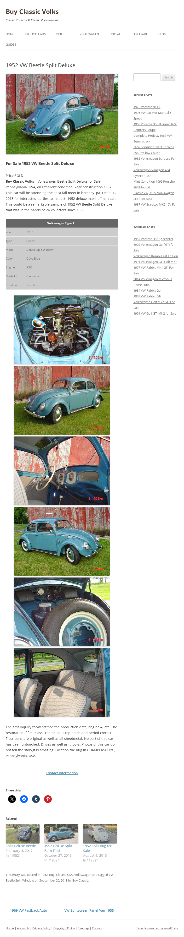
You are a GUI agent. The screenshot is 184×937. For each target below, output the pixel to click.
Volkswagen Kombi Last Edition (155, 256)
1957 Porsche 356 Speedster (153, 239)
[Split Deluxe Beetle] (23, 834)
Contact (97, 928)
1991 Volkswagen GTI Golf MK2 (155, 262)
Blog (162, 34)
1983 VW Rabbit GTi (147, 296)
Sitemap (83, 928)
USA (70, 874)
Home (10, 34)
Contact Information (62, 773)
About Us (23, 928)
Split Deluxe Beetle (21, 846)
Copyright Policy (64, 928)
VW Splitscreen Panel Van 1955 (91, 910)
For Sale (115, 34)
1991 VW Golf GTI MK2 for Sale (154, 313)
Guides (11, 45)
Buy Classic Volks (32, 11)
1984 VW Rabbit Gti (147, 290)
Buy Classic (80, 880)
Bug (52, 874)
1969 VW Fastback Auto (26, 910)
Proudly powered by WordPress (157, 928)
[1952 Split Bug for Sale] (100, 834)
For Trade (140, 34)
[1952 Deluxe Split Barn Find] (61, 834)
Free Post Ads (35, 34)
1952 (44, 874)
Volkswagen (89, 34)
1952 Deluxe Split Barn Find (58, 848)
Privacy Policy (41, 928)
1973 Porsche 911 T (147, 107)
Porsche (62, 34)
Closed (61, 874)
